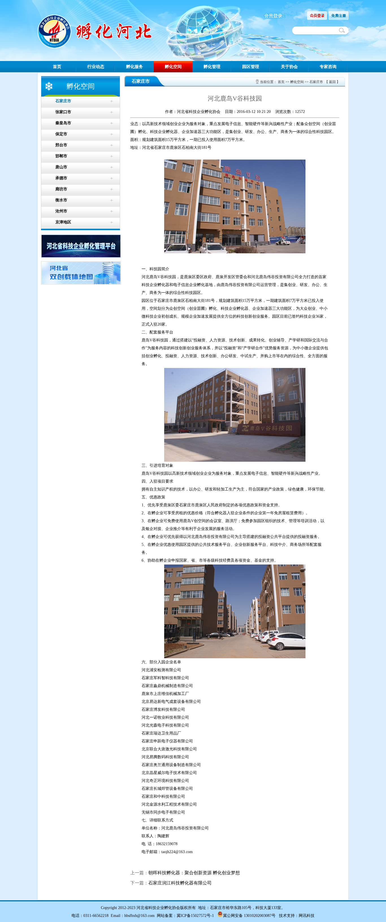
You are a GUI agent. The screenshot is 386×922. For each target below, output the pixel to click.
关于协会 (289, 66)
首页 (57, 66)
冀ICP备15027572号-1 (195, 916)
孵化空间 (173, 66)
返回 (332, 82)
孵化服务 (134, 66)
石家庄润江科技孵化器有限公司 (180, 882)
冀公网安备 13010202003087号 (249, 916)
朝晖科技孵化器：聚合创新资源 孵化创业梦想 (194, 872)
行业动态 (95, 66)
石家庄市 (316, 82)
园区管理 (250, 66)
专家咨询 (328, 66)
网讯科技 (307, 916)
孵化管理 (211, 66)
